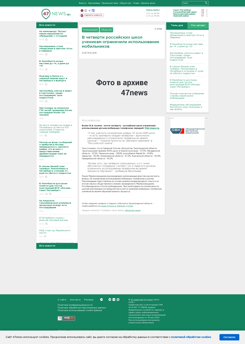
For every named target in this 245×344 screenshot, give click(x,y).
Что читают (198, 25)
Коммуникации (90, 30)
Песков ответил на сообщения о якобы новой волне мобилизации (187, 96)
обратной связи (133, 210)
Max (118, 299)
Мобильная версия (82, 10)
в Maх (130, 206)
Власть (83, 3)
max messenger (93, 10)
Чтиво (136, 3)
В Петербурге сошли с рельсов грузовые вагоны (53, 221)
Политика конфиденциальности (75, 305)
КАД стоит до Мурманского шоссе (54, 233)
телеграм (89, 10)
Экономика (94, 3)
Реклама (88, 300)
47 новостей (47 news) (142, 300)
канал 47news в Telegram (113, 206)
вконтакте (85, 10)
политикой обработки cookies (191, 337)
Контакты (75, 300)
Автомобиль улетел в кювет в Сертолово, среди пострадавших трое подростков (186, 56)
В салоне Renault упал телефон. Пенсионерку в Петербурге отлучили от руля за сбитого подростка (186, 70)
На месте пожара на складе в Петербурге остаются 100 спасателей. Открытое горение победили (55, 130)
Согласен (229, 337)
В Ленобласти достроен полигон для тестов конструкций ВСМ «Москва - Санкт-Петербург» (185, 83)
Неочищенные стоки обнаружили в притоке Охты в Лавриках (187, 35)
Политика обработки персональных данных (82, 308)
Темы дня (177, 25)
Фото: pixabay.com (91, 120)
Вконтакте (109, 299)
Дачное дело (148, 3)
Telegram (114, 299)
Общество (125, 3)
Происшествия (110, 3)
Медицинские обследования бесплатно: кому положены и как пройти (186, 107)
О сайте (62, 300)
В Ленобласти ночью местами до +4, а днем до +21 (186, 45)
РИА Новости (152, 128)
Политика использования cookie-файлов (80, 310)
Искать (206, 3)
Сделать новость (93, 15)
